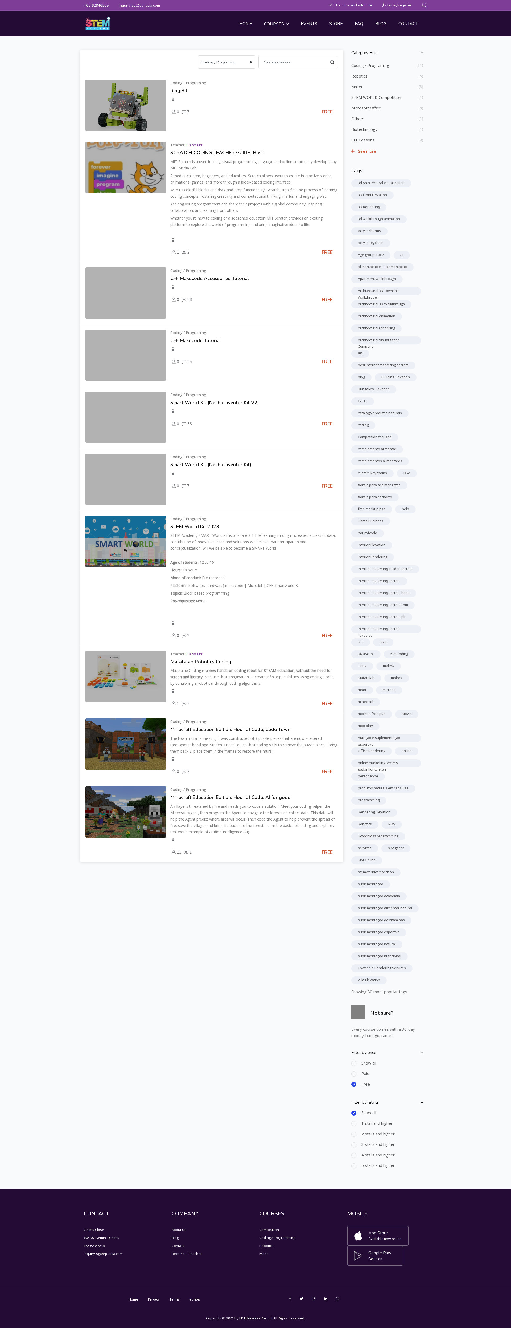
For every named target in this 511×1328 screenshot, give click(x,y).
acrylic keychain (371, 242)
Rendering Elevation (374, 812)
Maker (357, 86)
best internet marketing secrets (383, 365)
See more (366, 151)
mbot (362, 689)
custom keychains (372, 472)
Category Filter (365, 53)
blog (361, 377)
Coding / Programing (370, 65)
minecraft (365, 701)
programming (369, 800)
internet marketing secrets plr (382, 616)
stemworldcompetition (376, 872)
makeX (388, 665)
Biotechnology (364, 129)
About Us (179, 1229)
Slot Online (367, 860)
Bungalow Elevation (374, 389)
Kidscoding (399, 653)
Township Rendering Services (382, 967)
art (360, 353)
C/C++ (362, 401)
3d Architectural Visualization (381, 182)
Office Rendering (371, 750)
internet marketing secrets (379, 580)
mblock (396, 677)
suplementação (370, 884)
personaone (368, 776)
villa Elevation (369, 979)
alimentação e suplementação (382, 266)
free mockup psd (371, 508)
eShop (194, 1299)
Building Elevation (395, 377)
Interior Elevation (371, 544)
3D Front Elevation (372, 194)
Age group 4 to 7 (371, 254)
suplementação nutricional (379, 955)
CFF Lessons (362, 140)
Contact (408, 24)
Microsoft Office (366, 108)
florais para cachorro (375, 496)
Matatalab (366, 677)
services (365, 848)
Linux (362, 665)
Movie (407, 713)
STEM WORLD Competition (376, 97)
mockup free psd (371, 713)
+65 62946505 (96, 5)
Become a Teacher (187, 1253)
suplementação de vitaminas (381, 919)
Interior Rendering (372, 556)
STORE (336, 24)
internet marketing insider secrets (385, 568)
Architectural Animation (376, 316)
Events (309, 24)
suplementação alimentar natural (385, 907)
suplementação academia (379, 896)
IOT (360, 641)
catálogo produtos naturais (380, 413)
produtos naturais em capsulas (383, 788)
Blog (380, 24)
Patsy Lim (194, 144)
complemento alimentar (377, 448)
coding (363, 425)
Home (245, 24)
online (407, 750)
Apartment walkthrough (377, 278)
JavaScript (366, 653)
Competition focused (375, 436)
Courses (274, 24)
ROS (391, 824)
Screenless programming (378, 836)
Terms (175, 1299)
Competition (269, 1229)
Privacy (154, 1299)
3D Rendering (369, 206)
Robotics (359, 76)
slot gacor (396, 848)
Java (383, 641)
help (405, 508)
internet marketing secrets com (383, 604)
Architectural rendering (376, 328)
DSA (406, 472)
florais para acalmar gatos (379, 484)
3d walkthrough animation (379, 218)
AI (401, 254)
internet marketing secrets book (384, 592)
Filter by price (363, 1052)
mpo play (365, 725)
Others (357, 118)
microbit (389, 689)
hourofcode (367, 532)
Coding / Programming (277, 1237)
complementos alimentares (380, 460)
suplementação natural (377, 943)
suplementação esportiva (378, 931)
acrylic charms (369, 230)
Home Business (370, 520)
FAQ (359, 24)
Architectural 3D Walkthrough (381, 304)
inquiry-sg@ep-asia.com (139, 5)
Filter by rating (364, 1102)
